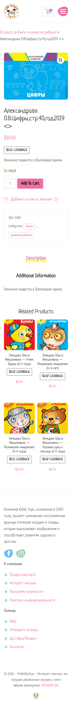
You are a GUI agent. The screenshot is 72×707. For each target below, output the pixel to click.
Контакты (17, 647)
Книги (29, 226)
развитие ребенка (21, 235)
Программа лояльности (26, 592)
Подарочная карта (23, 575)
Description (36, 258)
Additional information (36, 276)
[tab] (36, 260)
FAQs (13, 622)
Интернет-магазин (23, 583)
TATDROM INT (50, 686)
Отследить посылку (24, 630)
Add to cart (30, 183)
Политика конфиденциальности (32, 600)
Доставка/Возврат (23, 639)
